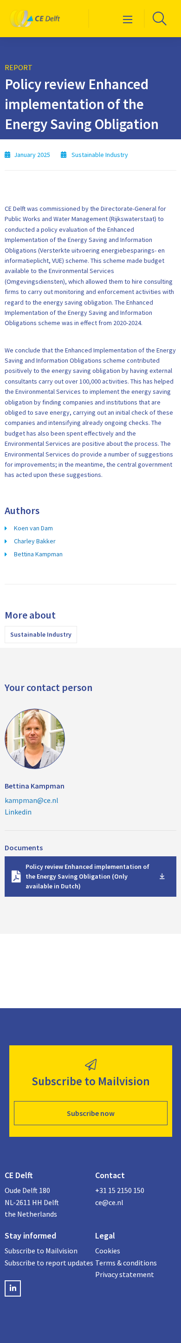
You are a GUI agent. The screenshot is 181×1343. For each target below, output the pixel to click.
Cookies (107, 1250)
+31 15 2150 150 (119, 1190)
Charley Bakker (35, 541)
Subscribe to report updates (45, 1262)
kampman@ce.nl (31, 800)
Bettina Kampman (38, 554)
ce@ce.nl (109, 1202)
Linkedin (18, 811)
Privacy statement (124, 1274)
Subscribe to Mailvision (41, 1250)
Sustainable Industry (40, 634)
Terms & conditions (126, 1262)
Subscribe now (91, 1113)
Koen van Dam (33, 528)
